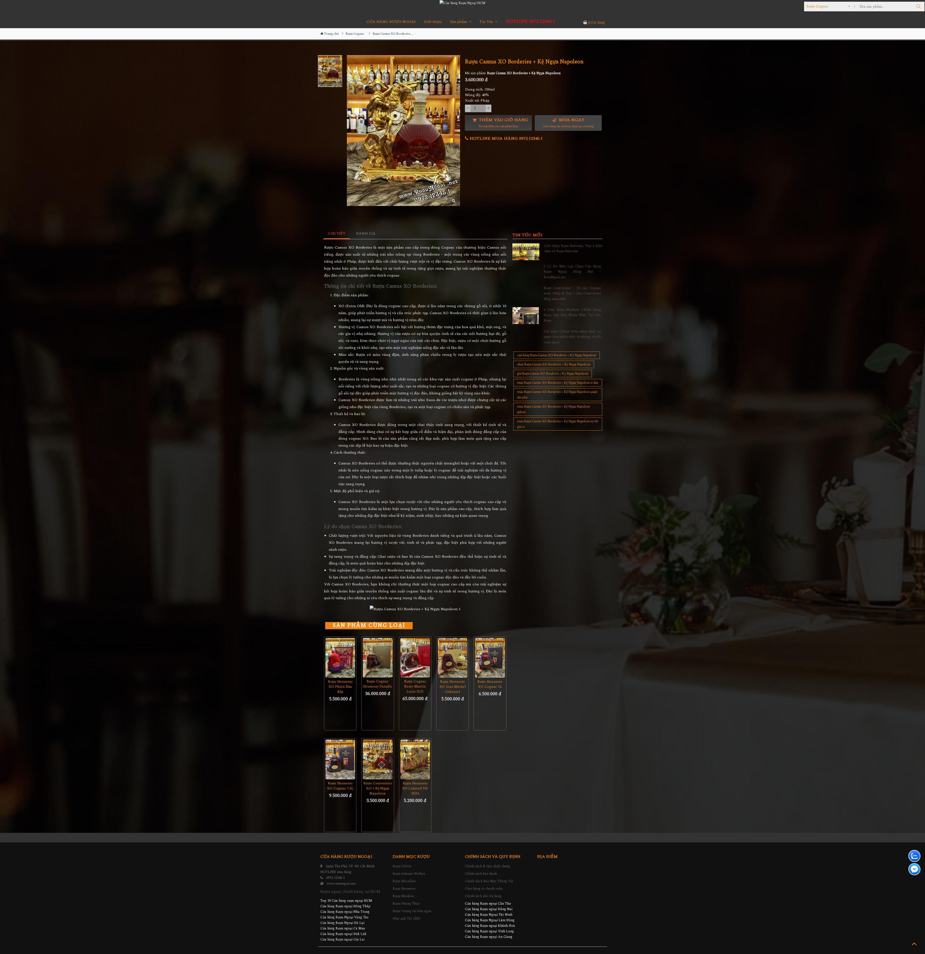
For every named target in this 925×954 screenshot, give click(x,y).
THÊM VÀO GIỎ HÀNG (503, 123)
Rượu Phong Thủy (406, 903)
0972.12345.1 (335, 877)
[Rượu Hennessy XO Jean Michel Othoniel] (452, 658)
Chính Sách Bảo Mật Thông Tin (489, 881)
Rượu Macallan (404, 881)
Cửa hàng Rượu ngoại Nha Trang (345, 911)
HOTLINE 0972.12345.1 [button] (530, 21)
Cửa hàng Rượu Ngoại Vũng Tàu (344, 917)
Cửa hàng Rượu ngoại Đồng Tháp (345, 906)
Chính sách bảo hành (481, 873)
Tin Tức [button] (486, 22)
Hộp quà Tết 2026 (406, 918)
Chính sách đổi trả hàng (483, 896)
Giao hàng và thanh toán (483, 888)
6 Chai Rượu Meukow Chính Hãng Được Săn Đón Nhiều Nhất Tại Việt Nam (572, 315)
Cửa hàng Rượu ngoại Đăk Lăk (343, 933)
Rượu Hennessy (404, 888)
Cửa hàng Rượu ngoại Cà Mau (342, 928)
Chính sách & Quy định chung (487, 866)
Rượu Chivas (402, 866)
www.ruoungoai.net (341, 883)
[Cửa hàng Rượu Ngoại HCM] (462, 3)
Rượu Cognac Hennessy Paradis (377, 684)
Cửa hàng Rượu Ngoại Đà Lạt (342, 922)
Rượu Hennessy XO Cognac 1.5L (340, 786)
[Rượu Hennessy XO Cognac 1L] (490, 658)
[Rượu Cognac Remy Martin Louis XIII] (415, 657)
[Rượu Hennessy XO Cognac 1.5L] (340, 759)
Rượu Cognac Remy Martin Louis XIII (415, 686)
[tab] (337, 233)
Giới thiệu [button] (433, 22)
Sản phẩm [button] (459, 22)
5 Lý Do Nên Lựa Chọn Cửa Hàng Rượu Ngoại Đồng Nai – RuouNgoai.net (572, 272)
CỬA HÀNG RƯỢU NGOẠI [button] (391, 22)
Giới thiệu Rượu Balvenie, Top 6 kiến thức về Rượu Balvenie (573, 248)
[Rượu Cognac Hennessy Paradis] (377, 657)
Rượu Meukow (403, 896)
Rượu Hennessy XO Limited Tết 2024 (415, 788)
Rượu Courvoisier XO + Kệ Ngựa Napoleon (377, 788)
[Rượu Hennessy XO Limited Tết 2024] (415, 759)
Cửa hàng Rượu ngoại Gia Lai (342, 939)
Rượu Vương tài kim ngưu (412, 911)
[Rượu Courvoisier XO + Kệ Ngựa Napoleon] (377, 759)
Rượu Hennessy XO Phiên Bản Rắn (340, 686)
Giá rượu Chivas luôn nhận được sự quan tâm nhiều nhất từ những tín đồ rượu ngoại (572, 337)
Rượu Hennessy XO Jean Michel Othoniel (452, 686)
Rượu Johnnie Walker (409, 873)
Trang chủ (331, 33)
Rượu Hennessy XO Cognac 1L (489, 684)
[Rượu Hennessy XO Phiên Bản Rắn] (340, 658)
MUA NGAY (568, 123)
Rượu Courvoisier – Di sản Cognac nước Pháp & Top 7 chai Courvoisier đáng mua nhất (572, 293)
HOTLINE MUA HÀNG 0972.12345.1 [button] (505, 138)
